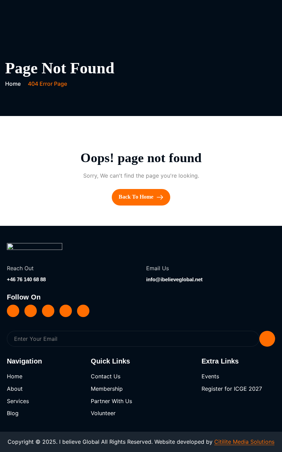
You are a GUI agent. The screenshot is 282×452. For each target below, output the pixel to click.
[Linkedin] (13, 311)
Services (18, 401)
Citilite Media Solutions (244, 441)
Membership (107, 388)
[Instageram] (65, 311)
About (15, 388)
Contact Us (105, 376)
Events (210, 376)
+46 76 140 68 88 (26, 279)
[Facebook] (48, 311)
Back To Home (137, 197)
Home (14, 376)
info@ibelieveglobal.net (174, 279)
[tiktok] (83, 311)
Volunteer (103, 413)
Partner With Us (111, 401)
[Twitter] (30, 311)
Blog (13, 413)
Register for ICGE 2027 (232, 388)
